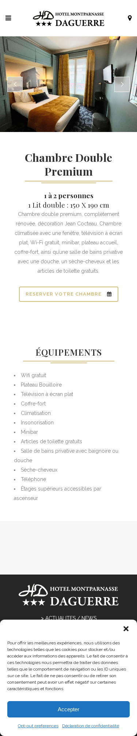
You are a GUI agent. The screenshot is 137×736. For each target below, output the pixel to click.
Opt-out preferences (38, 725)
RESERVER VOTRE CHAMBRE (64, 294)
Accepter (68, 709)
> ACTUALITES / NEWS (68, 618)
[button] (126, 628)
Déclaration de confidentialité (90, 725)
